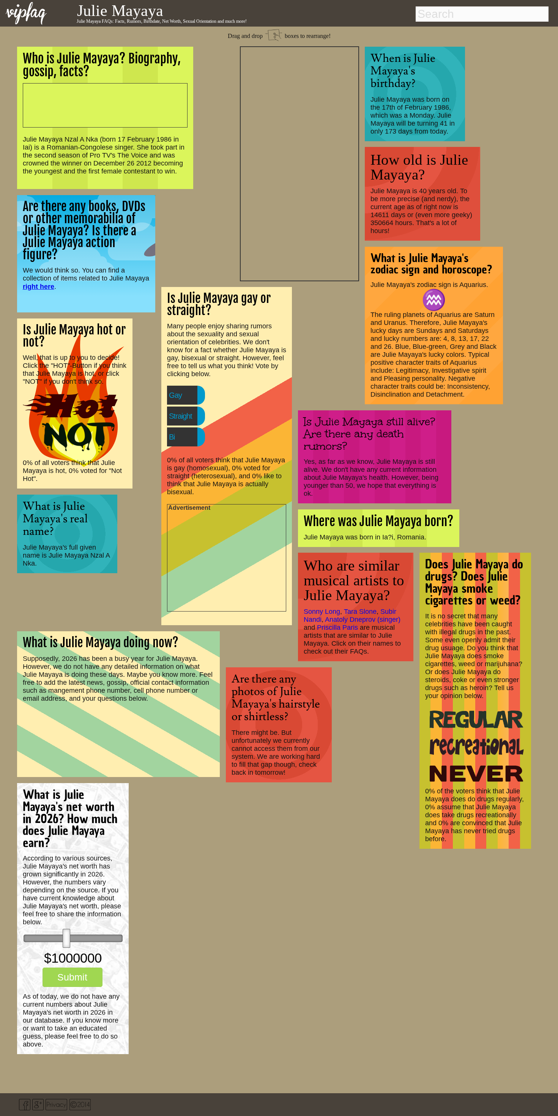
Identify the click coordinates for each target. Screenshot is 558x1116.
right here (38, 286)
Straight (180, 416)
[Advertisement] (299, 163)
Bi (172, 437)
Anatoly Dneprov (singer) (362, 619)
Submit (72, 977)
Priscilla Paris (337, 627)
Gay (175, 395)
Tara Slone (360, 611)
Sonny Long (322, 611)
